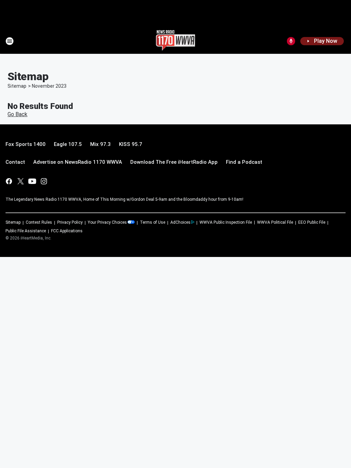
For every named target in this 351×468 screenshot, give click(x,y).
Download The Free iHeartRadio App (174, 162)
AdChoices (180, 222)
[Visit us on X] (20, 181)
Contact (15, 162)
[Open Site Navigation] (9, 41)
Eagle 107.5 (68, 144)
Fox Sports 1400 (25, 144)
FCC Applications (67, 231)
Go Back (17, 114)
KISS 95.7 (130, 144)
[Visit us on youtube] (32, 181)
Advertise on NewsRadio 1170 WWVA (77, 162)
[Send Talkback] (291, 41)
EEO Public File (311, 222)
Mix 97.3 (100, 144)
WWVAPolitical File (275, 222)
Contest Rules (39, 222)
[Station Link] (175, 41)
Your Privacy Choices (107, 222)
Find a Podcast (244, 162)
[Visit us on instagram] (44, 181)
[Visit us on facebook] (9, 181)
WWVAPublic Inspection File (225, 222)
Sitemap (17, 86)
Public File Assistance (25, 231)
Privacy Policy (70, 222)
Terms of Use (152, 222)
